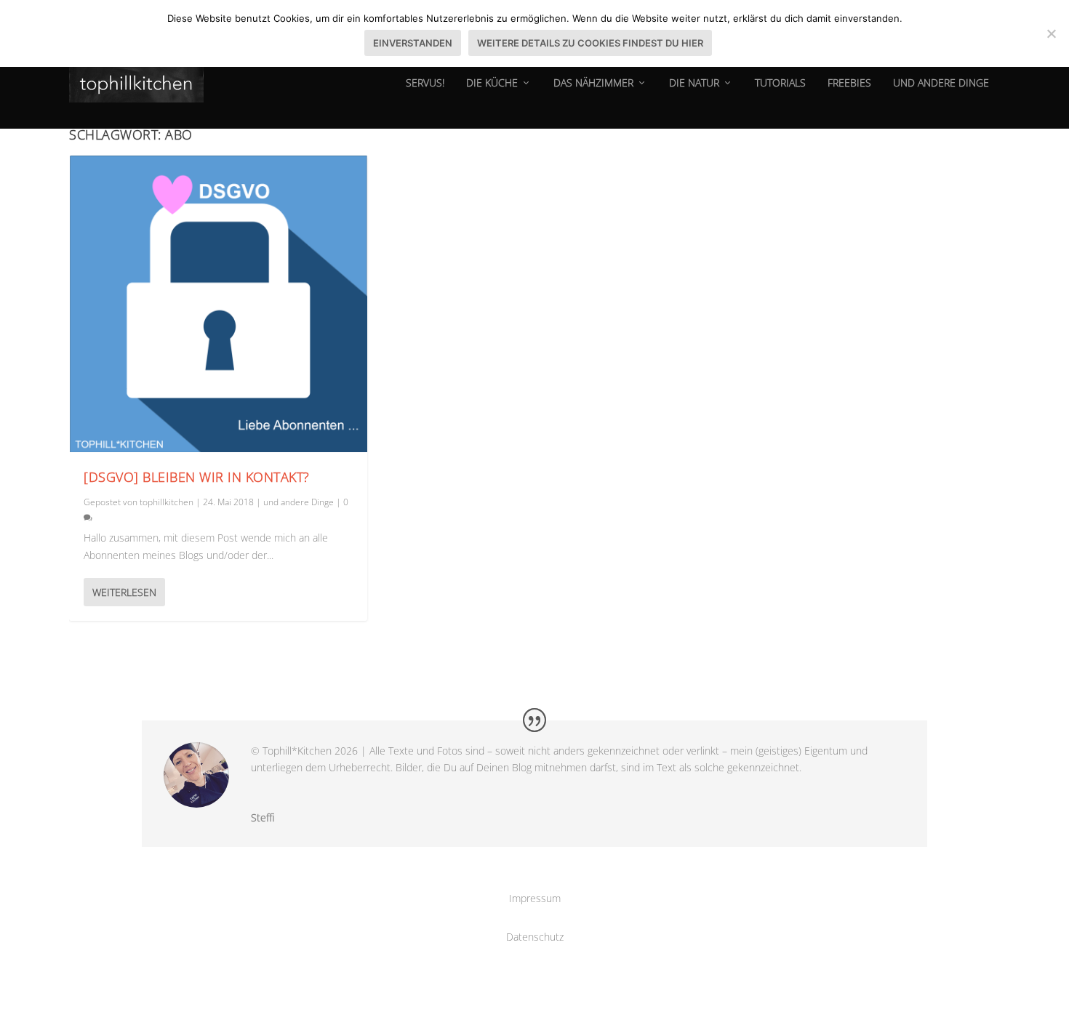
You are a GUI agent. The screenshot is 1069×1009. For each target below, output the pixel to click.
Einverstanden (412, 43)
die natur (694, 83)
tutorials (780, 83)
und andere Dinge (298, 502)
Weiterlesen (124, 592)
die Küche (492, 83)
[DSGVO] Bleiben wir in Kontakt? (197, 477)
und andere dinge (941, 83)
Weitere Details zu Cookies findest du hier (590, 43)
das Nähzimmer (593, 83)
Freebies (849, 83)
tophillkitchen (166, 502)
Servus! (425, 83)
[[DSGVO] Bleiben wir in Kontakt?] (218, 304)
